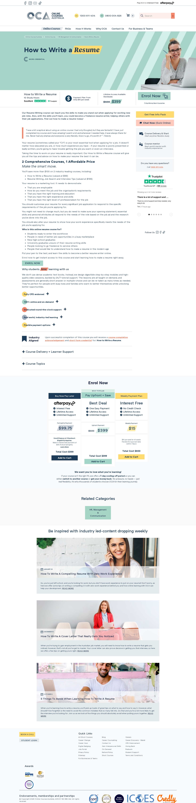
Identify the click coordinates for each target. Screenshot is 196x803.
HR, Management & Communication (69, 37)
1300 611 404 (157, 167)
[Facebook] (160, 232)
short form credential (80, 340)
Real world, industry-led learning (41, 317)
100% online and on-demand (39, 302)
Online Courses (50, 37)
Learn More (64, 447)
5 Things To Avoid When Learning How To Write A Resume (78, 698)
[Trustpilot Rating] (41, 100)
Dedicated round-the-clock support (43, 309)
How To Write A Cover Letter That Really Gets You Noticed (77, 636)
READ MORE (68, 588)
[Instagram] (157, 232)
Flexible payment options (37, 325)
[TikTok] (164, 232)
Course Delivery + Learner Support (50, 351)
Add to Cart (64, 457)
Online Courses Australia (45, 15)
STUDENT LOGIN (29, 740)
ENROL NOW (32, 263)
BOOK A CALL (27, 734)
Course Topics (35, 363)
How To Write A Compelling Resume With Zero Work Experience (81, 573)
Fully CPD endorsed (34, 294)
